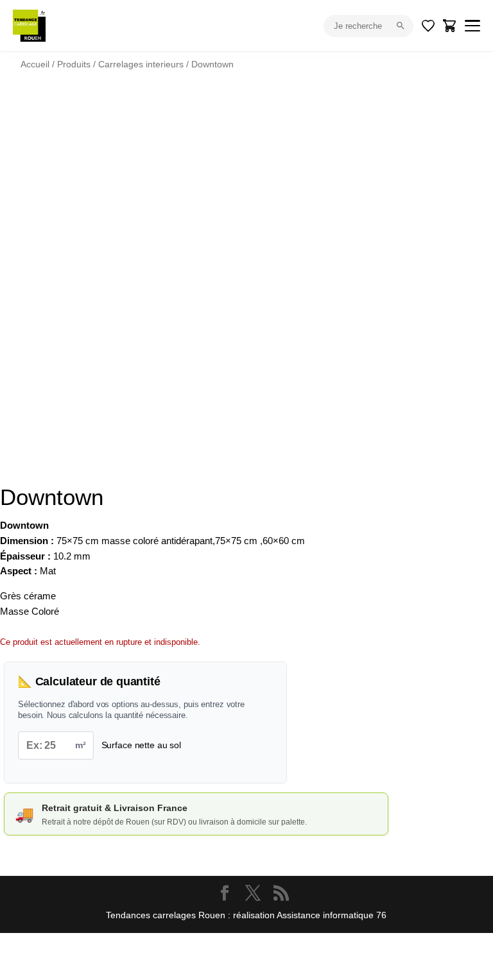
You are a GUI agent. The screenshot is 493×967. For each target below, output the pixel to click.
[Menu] (472, 25)
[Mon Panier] (450, 26)
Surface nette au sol (141, 745)
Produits (74, 64)
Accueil (35, 64)
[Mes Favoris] (428, 26)
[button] (436, 125)
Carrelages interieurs (141, 64)
